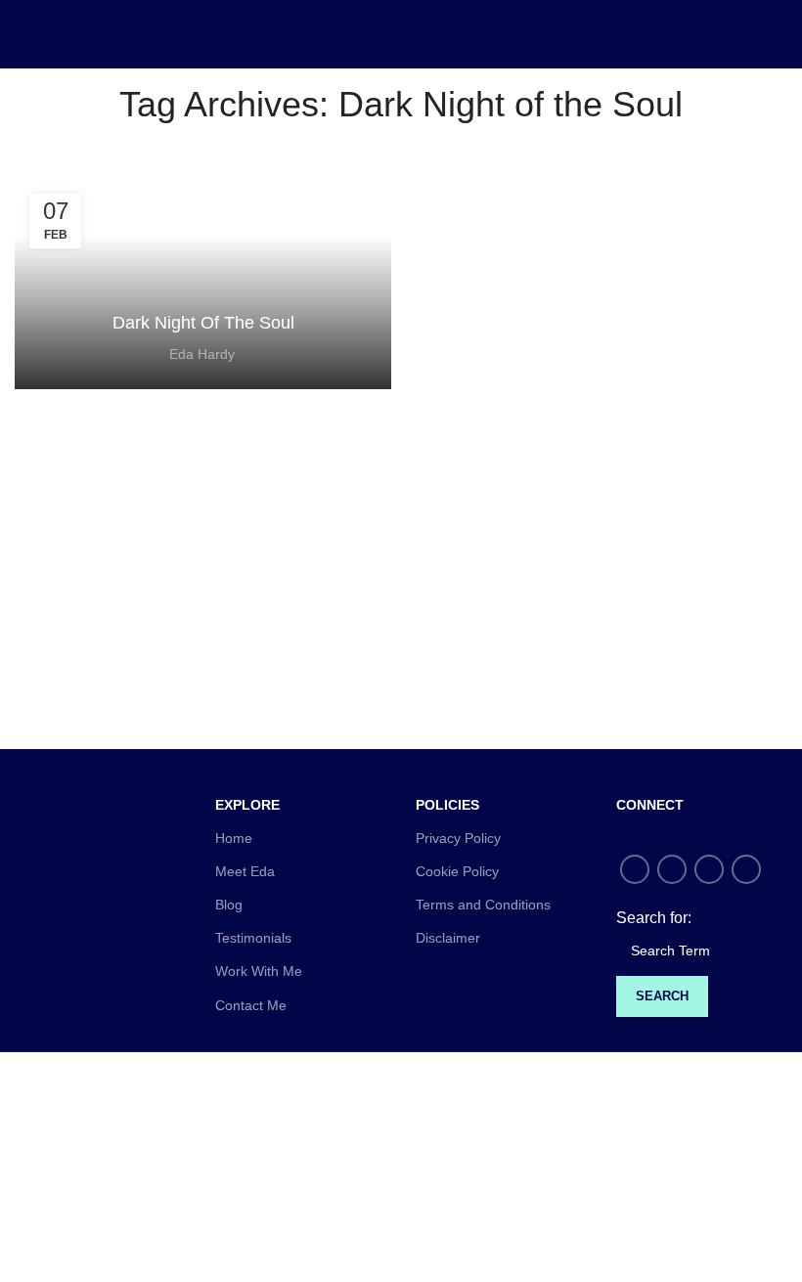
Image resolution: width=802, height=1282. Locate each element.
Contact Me (251, 1005)
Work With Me (258, 971)
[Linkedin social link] (746, 869)
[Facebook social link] (634, 869)
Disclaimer (448, 938)
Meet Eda (245, 871)
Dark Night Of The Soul (203, 322)
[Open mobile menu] (22, 34)
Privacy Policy (458, 838)
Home (233, 838)
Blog (229, 904)
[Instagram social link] (672, 869)
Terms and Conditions (483, 904)
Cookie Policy (457, 871)
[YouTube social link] (709, 869)
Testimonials (253, 938)
